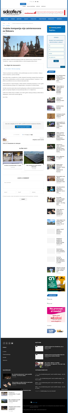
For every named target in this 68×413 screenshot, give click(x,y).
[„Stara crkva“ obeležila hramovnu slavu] (51, 100)
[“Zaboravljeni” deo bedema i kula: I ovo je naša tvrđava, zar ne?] (51, 222)
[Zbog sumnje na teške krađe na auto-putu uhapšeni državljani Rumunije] (51, 88)
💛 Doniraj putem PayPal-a (23, 126)
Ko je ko (26, 18)
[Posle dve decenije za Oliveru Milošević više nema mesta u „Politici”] (51, 259)
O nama (24, 6)
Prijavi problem (42, 18)
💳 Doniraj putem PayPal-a (55, 29)
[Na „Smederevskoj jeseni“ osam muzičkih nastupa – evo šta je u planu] (51, 77)
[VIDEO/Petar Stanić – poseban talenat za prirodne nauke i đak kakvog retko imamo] (51, 146)
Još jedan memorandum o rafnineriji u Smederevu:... (14, 408)
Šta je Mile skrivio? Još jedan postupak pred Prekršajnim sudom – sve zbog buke (60, 201)
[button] (27, 4)
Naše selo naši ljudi (8, 22)
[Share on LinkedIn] (27, 134)
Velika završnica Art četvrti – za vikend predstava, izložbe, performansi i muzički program (60, 136)
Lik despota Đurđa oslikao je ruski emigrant (60, 115)
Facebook (49, 325)
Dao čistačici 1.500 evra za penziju (12, 68)
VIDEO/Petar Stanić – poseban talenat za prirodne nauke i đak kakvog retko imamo (60, 148)
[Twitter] (31, 1)
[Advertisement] (23, 110)
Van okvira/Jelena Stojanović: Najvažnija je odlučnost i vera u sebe (60, 189)
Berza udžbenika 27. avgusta (60, 157)
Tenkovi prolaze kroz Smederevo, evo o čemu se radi (54, 347)
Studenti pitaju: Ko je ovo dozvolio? (60, 107)
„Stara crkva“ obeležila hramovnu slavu (60, 99)
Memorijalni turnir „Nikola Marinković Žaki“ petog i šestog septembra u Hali (60, 179)
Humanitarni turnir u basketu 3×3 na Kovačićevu (60, 250)
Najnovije (6, 18)
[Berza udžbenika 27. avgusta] (51, 158)
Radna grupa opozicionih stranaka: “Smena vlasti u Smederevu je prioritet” (60, 168)
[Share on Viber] (30, 134)
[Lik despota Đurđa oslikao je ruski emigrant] (51, 116)
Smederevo (59, 18)
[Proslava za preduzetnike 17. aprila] (13, 157)
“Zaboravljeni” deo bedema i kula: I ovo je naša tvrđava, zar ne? (60, 222)
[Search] (64, 27)
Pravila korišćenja (31, 6)
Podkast (13, 18)
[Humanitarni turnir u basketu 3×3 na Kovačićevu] (51, 251)
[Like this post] (23, 134)
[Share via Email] (31, 134)
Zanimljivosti (51, 18)
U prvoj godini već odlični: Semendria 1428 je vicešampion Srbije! (60, 124)
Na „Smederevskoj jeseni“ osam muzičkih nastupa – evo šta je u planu (60, 78)
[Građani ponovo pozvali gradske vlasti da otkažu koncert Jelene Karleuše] (39, 356)
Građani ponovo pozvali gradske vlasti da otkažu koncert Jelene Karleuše (54, 355)
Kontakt (38, 6)
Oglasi (16, 22)
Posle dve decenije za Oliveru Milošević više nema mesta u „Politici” (60, 259)
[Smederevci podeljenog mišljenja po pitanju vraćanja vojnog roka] (51, 240)
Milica (36, 386)
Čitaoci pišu (33, 18)
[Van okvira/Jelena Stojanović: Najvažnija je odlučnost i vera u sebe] (51, 189)
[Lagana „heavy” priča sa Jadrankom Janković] (51, 231)
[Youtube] (35, 1)
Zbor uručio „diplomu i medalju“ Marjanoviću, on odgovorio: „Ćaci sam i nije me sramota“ (55, 364)
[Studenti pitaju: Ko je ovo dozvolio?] (51, 108)
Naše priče (19, 18)
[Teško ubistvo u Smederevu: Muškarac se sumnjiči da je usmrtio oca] (51, 211)
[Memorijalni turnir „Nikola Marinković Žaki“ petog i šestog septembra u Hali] (51, 178)
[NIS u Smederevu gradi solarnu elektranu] (34, 157)
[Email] (37, 1)
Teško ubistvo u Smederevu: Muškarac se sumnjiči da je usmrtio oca (60, 212)
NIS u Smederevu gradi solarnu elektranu (33, 166)
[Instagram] (33, 1)
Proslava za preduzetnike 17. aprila (12, 165)
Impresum (43, 6)
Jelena (36, 382)
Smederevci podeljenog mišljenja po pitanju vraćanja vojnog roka (60, 241)
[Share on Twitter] (26, 134)
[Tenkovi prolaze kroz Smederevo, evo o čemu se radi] (39, 348)
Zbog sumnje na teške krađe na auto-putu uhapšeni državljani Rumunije (60, 89)
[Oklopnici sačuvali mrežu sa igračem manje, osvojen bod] (51, 269)
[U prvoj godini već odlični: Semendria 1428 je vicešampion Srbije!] (51, 124)
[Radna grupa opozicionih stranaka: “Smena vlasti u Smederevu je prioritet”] (51, 166)
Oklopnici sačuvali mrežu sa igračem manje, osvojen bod (60, 269)
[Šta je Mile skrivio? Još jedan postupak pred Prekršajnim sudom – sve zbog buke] (51, 199)
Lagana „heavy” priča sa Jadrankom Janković (60, 231)
